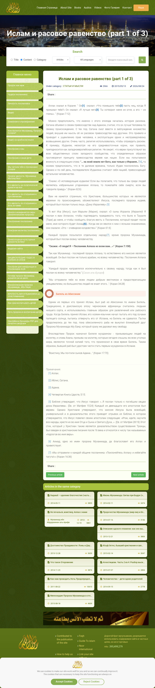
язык (141, 7)
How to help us (65, 654)
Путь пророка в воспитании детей (24, 312)
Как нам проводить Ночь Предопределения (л (73, 579)
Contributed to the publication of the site (65, 639)
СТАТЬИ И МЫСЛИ (73, 86)
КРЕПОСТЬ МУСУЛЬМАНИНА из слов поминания (24, 295)
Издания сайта (15, 249)
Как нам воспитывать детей (22, 303)
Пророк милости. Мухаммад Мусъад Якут (22, 177)
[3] (49, 387)
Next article (138, 475)
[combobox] (60, 60)
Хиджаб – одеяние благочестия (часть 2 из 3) (73, 495)
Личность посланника (19, 103)
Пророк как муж (16, 85)
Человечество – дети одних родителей (122, 579)
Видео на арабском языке (21, 140)
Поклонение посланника (20, 221)
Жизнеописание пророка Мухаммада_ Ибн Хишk (20, 286)
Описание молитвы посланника (24, 230)
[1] (49, 373)
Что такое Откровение (61, 562)
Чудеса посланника (17, 94)
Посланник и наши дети (19, 158)
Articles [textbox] (59, 59)
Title (16, 59)
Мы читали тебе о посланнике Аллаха (23, 168)
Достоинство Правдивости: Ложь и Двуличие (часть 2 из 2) (80, 545)
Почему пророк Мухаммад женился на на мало (21, 277)
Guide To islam (87, 640)
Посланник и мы (16, 149)
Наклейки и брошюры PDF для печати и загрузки (23, 322)
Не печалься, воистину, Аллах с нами (68, 512)
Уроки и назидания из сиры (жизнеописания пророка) (21, 213)
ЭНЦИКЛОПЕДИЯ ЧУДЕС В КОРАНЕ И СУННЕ (21, 259)
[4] (140, 161)
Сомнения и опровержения (21, 122)
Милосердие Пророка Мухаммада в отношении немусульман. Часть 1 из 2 (88, 595)
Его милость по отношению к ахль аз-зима (22, 204)
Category (41, 59)
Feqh (81, 636)
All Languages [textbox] (87, 59)
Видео (11, 113)
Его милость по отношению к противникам (22, 195)
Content (27, 59)
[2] (49, 380)
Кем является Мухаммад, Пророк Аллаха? (24, 132)
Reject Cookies (91, 681)
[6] (49, 441)
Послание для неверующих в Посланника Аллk (22, 268)
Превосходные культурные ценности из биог (21, 240)
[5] (108, 204)
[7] (108, 235)
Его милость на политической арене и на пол (23, 186)
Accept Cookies (64, 681)
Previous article (55, 475)
